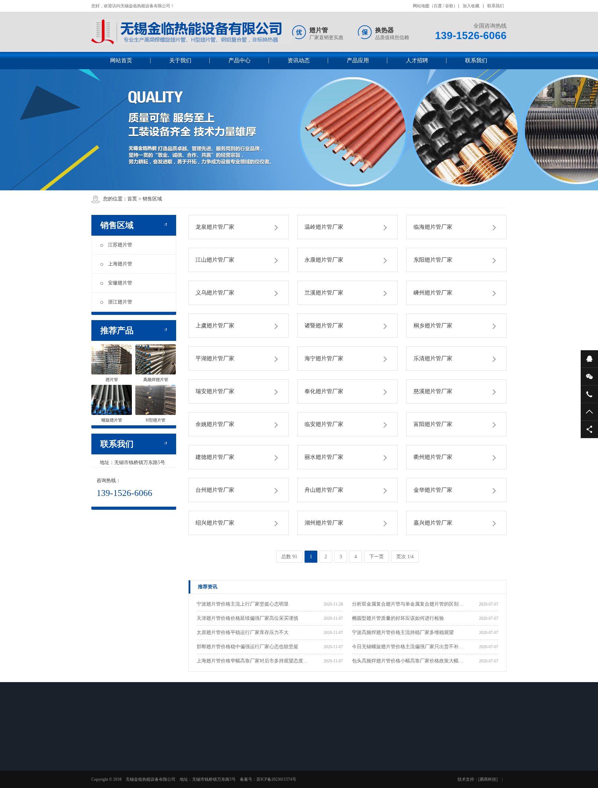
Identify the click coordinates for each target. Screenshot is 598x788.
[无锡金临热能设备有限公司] (191, 32)
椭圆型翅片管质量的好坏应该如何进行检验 (398, 618)
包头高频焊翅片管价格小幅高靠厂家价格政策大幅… (407, 660)
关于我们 (180, 60)
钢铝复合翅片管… (264, 783)
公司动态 (207, 756)
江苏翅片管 (120, 244)
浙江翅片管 (120, 302)
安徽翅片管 (120, 283)
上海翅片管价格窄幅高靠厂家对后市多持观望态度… (252, 660)
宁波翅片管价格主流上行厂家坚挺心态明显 (243, 604)
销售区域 (152, 198)
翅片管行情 (209, 783)
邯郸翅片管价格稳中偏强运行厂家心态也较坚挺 (247, 646)
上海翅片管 (120, 263)
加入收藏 (471, 5)
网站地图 (421, 5)
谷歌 (449, 5)
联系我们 (495, 5)
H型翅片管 (160, 774)
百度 (438, 5)
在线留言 (354, 756)
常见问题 (207, 774)
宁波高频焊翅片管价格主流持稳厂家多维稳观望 (403, 632)
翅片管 (157, 756)
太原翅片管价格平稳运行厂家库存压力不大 (243, 632)
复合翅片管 (161, 783)
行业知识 (207, 765)
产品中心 (239, 60)
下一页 (376, 556)
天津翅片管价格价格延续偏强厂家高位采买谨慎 (247, 618)
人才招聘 (417, 60)
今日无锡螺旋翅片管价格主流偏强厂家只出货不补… (407, 646)
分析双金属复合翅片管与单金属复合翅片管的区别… (407, 604)
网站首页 (121, 60)
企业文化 (110, 765)
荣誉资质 (110, 774)
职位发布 (305, 765)
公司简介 (110, 756)
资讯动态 (299, 60)
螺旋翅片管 (161, 765)
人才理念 (305, 756)
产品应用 (358, 60)
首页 (132, 198)
